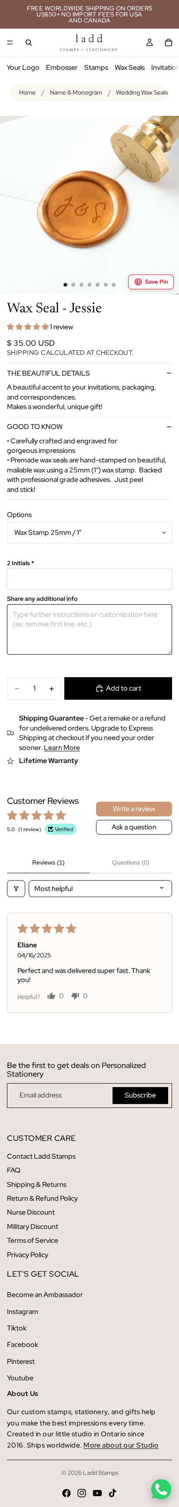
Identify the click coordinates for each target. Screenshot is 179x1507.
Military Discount (32, 1226)
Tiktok (17, 1328)
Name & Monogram (76, 92)
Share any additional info (42, 599)
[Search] (28, 42)
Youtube (20, 1378)
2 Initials (20, 563)
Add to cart (123, 688)
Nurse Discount (31, 1212)
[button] (28, 326)
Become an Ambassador (45, 1294)
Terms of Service (32, 1240)
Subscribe (140, 1095)
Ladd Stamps (100, 1473)
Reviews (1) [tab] (48, 862)
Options (19, 514)
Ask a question (134, 827)
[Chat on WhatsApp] (161, 1489)
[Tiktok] (112, 1493)
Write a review (134, 808)
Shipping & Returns (36, 1184)
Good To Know (35, 426)
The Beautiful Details (48, 373)
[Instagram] (81, 1493)
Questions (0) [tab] (130, 862)
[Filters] (16, 888)
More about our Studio (121, 1445)
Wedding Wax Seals (142, 92)
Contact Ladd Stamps (41, 1156)
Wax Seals (130, 67)
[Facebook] (66, 1493)
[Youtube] (97, 1493)
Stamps (96, 67)
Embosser (62, 67)
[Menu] (10, 42)
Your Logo (23, 67)
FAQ (13, 1170)
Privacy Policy (27, 1254)
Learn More (62, 747)
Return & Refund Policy (42, 1198)
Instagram (22, 1311)
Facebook (22, 1344)
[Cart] (168, 42)
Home (27, 92)
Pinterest (21, 1361)
